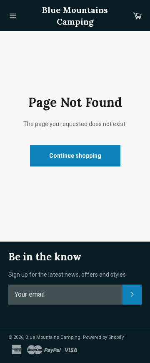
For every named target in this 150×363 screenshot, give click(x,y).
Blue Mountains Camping (75, 16)
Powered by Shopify (103, 337)
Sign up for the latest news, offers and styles (67, 274)
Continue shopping (75, 155)
